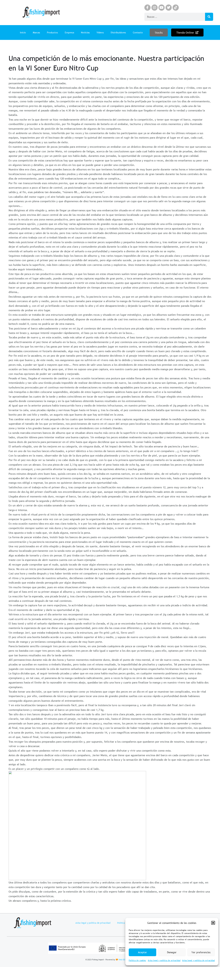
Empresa (69, 32)
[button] (213, 923)
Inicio (23, 32)
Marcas (36, 32)
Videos (100, 32)
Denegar (172, 952)
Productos (52, 32)
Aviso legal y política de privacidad (164, 960)
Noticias (85, 32)
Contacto (138, 32)
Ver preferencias (201, 952)
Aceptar (142, 952)
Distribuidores (118, 32)
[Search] (209, 17)
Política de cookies (137, 960)
